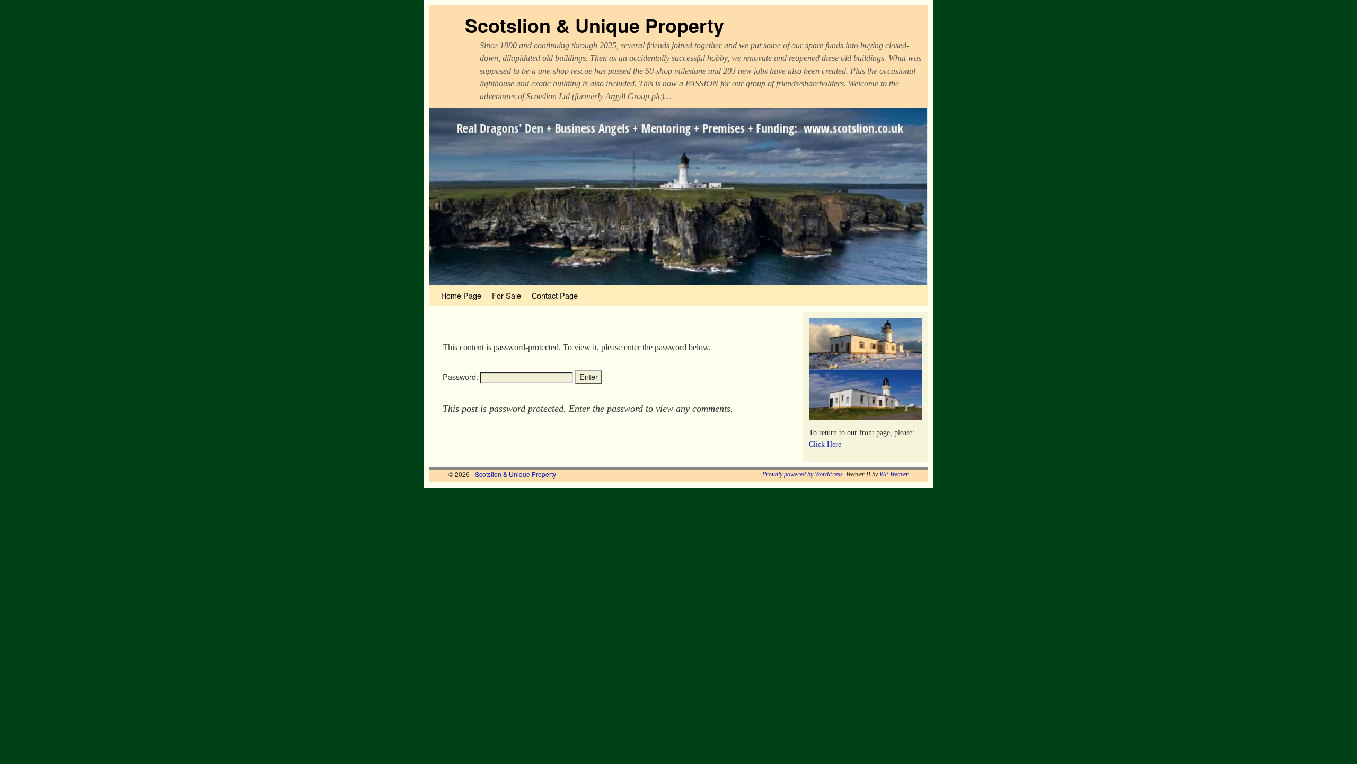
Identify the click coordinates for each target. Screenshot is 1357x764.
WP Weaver (894, 474)
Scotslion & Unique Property (594, 25)
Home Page (461, 295)
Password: (461, 376)
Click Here (825, 444)
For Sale (506, 295)
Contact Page (555, 295)
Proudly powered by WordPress (802, 474)
